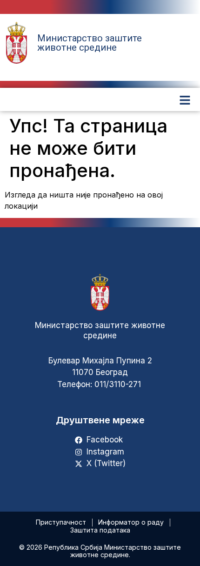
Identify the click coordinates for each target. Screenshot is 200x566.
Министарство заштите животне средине (89, 43)
